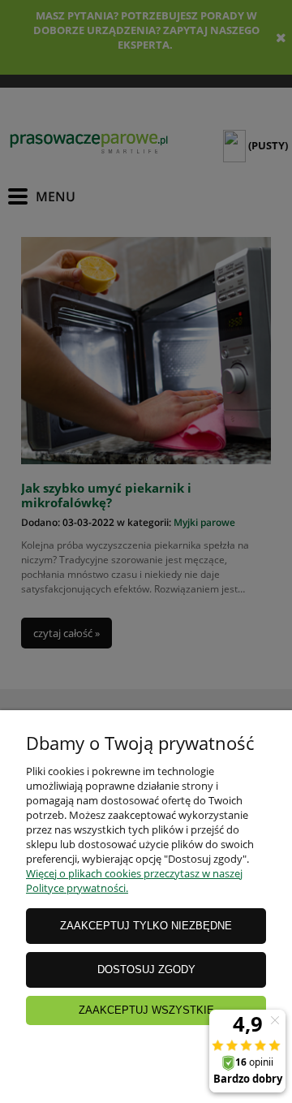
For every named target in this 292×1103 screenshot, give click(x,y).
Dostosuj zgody (146, 969)
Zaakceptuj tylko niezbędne (146, 926)
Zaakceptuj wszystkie (146, 1010)
